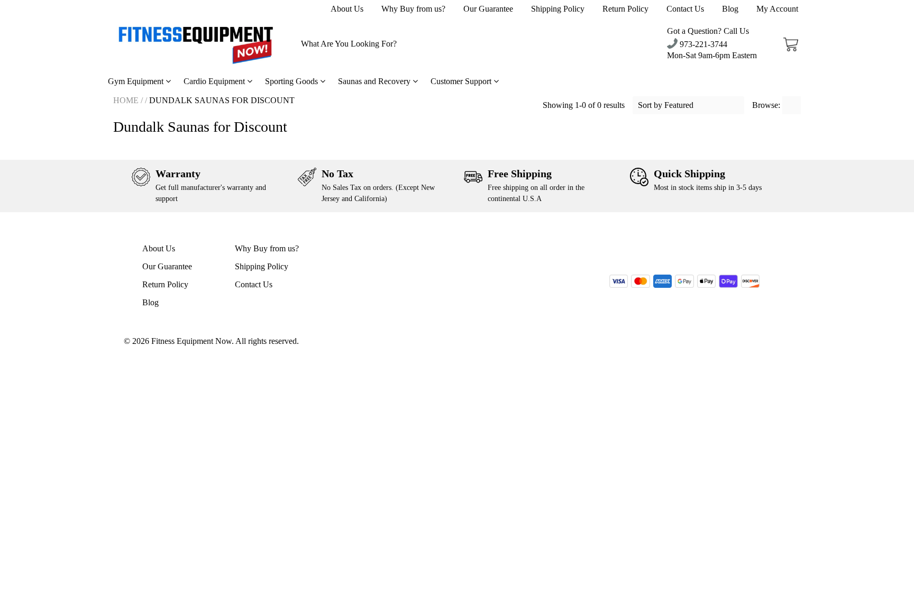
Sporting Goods (292, 81)
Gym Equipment (137, 81)
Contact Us (685, 8)
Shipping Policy (557, 8)
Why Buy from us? (413, 8)
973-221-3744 (702, 44)
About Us (347, 8)
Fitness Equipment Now (191, 341)
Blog (730, 8)
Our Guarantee (488, 8)
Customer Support (462, 81)
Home (126, 100)
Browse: (767, 105)
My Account (777, 8)
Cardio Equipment (215, 81)
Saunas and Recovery (375, 81)
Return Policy (625, 8)
